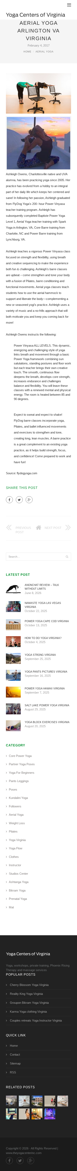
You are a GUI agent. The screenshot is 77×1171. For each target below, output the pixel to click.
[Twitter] (19, 499)
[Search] (67, 557)
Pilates (13, 831)
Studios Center (18, 873)
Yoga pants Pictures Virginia (46, 671)
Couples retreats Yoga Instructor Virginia (36, 1020)
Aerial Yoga (45, 51)
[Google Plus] (29, 499)
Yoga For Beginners (21, 772)
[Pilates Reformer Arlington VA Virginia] (11, 1113)
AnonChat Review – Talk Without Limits (42, 587)
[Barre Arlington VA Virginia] (11, 1101)
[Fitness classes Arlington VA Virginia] (49, 1101)
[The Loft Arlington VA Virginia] (24, 1101)
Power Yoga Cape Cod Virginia (47, 621)
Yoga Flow (15, 848)
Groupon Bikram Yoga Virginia (29, 1002)
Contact (15, 1054)
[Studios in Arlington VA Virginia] (24, 1113)
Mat (11, 907)
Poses (13, 789)
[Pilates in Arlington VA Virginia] (62, 1101)
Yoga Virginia (17, 840)
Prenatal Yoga (18, 898)
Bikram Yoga (17, 890)
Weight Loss (17, 823)
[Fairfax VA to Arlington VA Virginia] (37, 1101)
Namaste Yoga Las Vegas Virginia (43, 605)
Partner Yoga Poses (22, 764)
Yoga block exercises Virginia (47, 722)
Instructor (15, 865)
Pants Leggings (19, 781)
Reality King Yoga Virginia (26, 993)
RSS (13, 1072)
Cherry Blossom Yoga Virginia (29, 985)
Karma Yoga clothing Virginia (28, 1011)
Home (27, 51)
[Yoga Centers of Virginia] (35, 14)
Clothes (14, 856)
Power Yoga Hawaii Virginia (45, 688)
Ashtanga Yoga (18, 882)
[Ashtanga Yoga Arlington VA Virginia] (37, 1113)
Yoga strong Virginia (40, 654)
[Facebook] (9, 499)
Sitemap (15, 1063)
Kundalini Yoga (18, 797)
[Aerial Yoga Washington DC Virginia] (49, 1113)
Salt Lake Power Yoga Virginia (47, 705)
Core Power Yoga (20, 756)
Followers (15, 806)
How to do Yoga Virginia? (43, 638)
